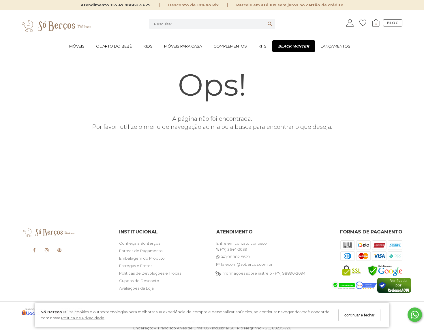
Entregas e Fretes (135, 265)
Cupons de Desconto (139, 280)
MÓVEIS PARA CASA (183, 46)
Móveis (77, 46)
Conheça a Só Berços (139, 243)
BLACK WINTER (293, 46)
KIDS (148, 46)
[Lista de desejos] (365, 23)
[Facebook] (34, 251)
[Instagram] (46, 251)
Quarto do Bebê (114, 46)
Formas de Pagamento (141, 250)
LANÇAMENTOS (335, 46)
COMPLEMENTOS (230, 46)
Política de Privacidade (82, 318)
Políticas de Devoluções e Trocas (150, 273)
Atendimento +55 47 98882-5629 (116, 5)
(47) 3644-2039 (233, 249)
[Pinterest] (59, 251)
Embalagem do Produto (142, 258)
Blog (393, 22)
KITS (262, 46)
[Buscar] (269, 24)
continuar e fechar (359, 315)
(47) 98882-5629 (234, 256)
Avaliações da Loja (136, 288)
